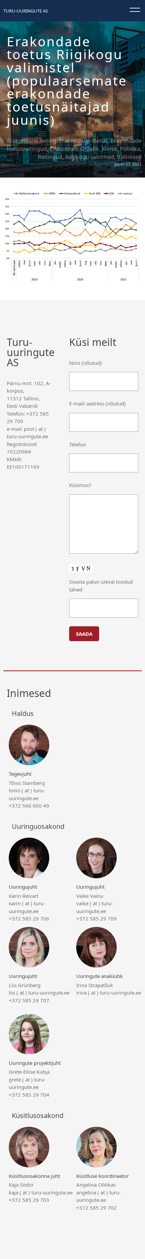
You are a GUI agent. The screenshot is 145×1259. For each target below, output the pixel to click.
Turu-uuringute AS (25, 11)
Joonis (109, 149)
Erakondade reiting (31, 140)
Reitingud (50, 157)
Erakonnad (64, 149)
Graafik (89, 149)
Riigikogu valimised (89, 157)
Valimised (129, 157)
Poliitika (130, 149)
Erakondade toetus (83, 140)
